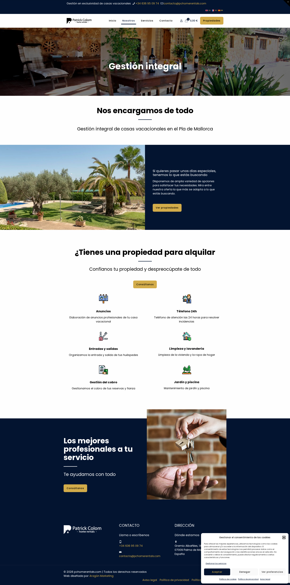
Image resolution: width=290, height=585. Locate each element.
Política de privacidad (248, 579)
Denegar (244, 571)
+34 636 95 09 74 (147, 3)
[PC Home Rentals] (79, 21)
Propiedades (211, 20)
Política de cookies (228, 579)
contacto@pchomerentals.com (185, 3)
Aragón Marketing (101, 576)
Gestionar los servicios (216, 563)
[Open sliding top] (286, 3)
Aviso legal (265, 579)
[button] (283, 537)
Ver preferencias (272, 571)
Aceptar (217, 571)
